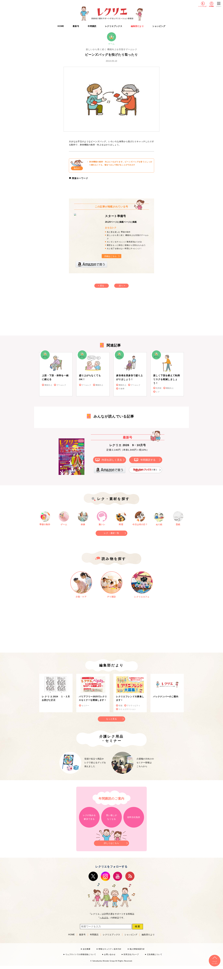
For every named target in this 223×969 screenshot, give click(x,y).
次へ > (122, 286)
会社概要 (86, 949)
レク (158, 392)
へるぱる (104, 918)
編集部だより (137, 26)
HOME (61, 26)
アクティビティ (133, 706)
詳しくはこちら (111, 843)
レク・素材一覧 (111, 533)
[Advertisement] (89, 314)
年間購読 (211, 6)
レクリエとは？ (202, 6)
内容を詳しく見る (112, 459)
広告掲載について (154, 954)
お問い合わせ (110, 954)
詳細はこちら (110, 256)
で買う (154, 470)
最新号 (76, 26)
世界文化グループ (131, 954)
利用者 (159, 388)
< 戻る (101, 286)
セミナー (85, 706)
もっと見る (111, 719)
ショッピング (158, 26)
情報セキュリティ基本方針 (109, 949)
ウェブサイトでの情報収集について (80, 954)
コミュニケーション (127, 709)
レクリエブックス (113, 26)
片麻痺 (121, 389)
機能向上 (48, 385)
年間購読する (148, 459)
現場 (120, 706)
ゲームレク (61, 385)
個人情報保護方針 (137, 949)
